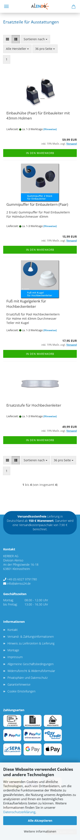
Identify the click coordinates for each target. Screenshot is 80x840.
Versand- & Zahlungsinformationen (30, 636)
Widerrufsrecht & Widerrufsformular (31, 671)
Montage (13, 650)
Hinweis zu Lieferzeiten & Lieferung (30, 643)
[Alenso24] (40, 6)
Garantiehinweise (19, 684)
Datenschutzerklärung (19, 812)
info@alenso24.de (19, 583)
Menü (6, 6)
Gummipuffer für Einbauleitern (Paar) (37, 204)
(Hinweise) (50, 129)
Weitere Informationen (40, 831)
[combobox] (35, 39)
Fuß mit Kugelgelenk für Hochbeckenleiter (26, 304)
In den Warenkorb (40, 153)
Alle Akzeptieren (40, 820)
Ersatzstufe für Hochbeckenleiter (33, 405)
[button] (7, 39)
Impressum (15, 657)
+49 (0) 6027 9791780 (22, 579)
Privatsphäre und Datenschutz (27, 678)
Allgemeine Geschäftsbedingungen (30, 664)
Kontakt (12, 630)
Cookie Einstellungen (21, 691)
